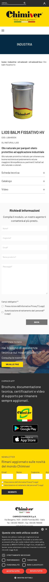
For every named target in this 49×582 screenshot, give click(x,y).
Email (4, 472)
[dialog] (24, 554)
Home (4, 62)
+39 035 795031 (17, 522)
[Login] (44, 3)
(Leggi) (42, 306)
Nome (19, 472)
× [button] (46, 529)
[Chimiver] (24, 16)
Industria (12, 62)
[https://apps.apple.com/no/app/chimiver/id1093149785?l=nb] (25, 439)
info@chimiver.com (24, 526)
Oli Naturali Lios (35, 62)
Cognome (35, 472)
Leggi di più (13, 550)
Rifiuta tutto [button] (36, 571)
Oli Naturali (22, 62)
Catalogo (7, 180)
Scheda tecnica (10, 172)
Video (5, 189)
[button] (24, 577)
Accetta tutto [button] (13, 571)
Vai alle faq (12, 364)
